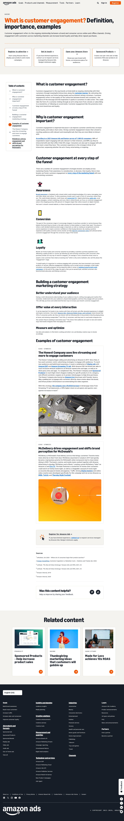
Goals (21, 3)
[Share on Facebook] (121, 798)
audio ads (93, 198)
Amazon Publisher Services (44, 771)
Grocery (71, 726)
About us (6, 794)
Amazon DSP (43, 366)
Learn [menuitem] (104, 703)
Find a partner (106, 732)
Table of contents (16, 86)
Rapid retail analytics (42, 751)
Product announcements (109, 709)
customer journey (81, 93)
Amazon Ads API (41, 768)
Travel (71, 749)
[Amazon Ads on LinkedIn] (4, 798)
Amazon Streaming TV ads (61, 366)
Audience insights (41, 706)
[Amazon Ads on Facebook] (19, 798)
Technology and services (45, 758)
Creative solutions (43, 716)
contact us (75, 538)
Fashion (71, 719)
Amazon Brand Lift (41, 738)
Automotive (72, 706)
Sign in (104, 3)
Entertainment (73, 716)
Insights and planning (44, 703)
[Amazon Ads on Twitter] (8, 798)
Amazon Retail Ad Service (44, 774)
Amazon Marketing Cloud (43, 765)
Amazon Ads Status (72, 794)
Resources (105, 713)
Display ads (6, 741)
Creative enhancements (43, 719)
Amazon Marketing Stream (44, 741)
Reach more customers (10, 709)
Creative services (41, 722)
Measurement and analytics (43, 733)
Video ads (6, 745)
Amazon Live (69, 377)
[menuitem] (12, 742)
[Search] (98, 3)
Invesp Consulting (43, 561)
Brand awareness (41, 194)
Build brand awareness (10, 706)
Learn (77, 3)
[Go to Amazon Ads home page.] (22, 810)
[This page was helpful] (98, 592)
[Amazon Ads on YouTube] (16, 798)
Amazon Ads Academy (109, 706)
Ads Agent (39, 781)
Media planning (40, 709)
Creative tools (40, 726)
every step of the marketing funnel (81, 173)
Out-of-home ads (8, 751)
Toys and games (74, 746)
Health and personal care (76, 729)
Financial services (74, 722)
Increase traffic (7, 713)
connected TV (72, 198)
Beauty (71, 709)
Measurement (52, 3)
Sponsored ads (7, 732)
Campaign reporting (42, 745)
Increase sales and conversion (12, 716)
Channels (72, 755)
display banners (87, 471)
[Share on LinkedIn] (121, 807)
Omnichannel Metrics (42, 748)
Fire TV (52, 466)
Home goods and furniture (77, 732)
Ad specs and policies (108, 716)
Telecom (71, 742)
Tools (61, 3)
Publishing (72, 739)
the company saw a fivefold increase (65, 386)
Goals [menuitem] (5, 703)
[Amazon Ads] (8, 3)
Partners (70, 3)
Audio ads (6, 748)
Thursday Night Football (61, 475)
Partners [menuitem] (105, 729)
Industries (73, 703)
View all (5, 755)
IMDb (40, 475)
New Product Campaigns (43, 778)
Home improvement (75, 736)
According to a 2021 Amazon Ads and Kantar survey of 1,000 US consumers (64, 138)
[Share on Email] (121, 811)
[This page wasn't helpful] (92, 592)
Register (115, 3)
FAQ (103, 719)
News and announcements (110, 722)
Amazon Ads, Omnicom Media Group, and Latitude (74, 313)
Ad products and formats (9, 727)
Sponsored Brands (8, 738)
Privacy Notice (30, 794)
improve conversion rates (80, 231)
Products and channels (34, 3)
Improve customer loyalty (11, 719)
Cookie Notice (58, 794)
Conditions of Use (17, 794)
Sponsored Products (9, 735)
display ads (91, 364)
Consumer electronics (75, 713)
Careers (83, 794)
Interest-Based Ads (44, 794)
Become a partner (107, 736)
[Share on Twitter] (121, 803)
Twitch (45, 475)
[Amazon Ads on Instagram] (12, 798)
